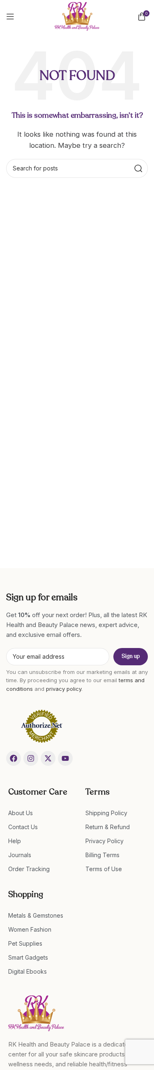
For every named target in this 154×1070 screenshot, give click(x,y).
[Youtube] (65, 758)
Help (14, 840)
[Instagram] (30, 758)
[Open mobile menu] (10, 16)
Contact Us (23, 826)
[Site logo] (77, 16)
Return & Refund (107, 826)
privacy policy (63, 688)
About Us (20, 812)
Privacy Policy (104, 840)
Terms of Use (103, 868)
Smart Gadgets (28, 957)
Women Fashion (29, 929)
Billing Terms (102, 854)
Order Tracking (29, 868)
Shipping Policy (106, 812)
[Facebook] (13, 758)
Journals (19, 854)
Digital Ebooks (27, 971)
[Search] (138, 168)
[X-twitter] (48, 758)
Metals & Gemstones (35, 915)
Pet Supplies (25, 943)
